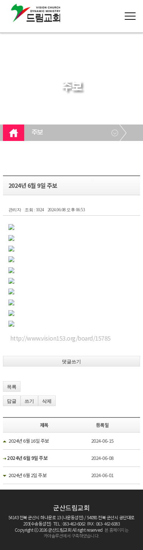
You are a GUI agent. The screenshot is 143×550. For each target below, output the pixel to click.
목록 (11, 387)
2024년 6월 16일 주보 (28, 440)
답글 (11, 401)
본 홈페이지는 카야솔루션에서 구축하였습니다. (86, 533)
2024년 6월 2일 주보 (27, 475)
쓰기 (29, 401)
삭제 (47, 401)
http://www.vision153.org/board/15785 (60, 338)
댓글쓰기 (71, 361)
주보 (37, 132)
